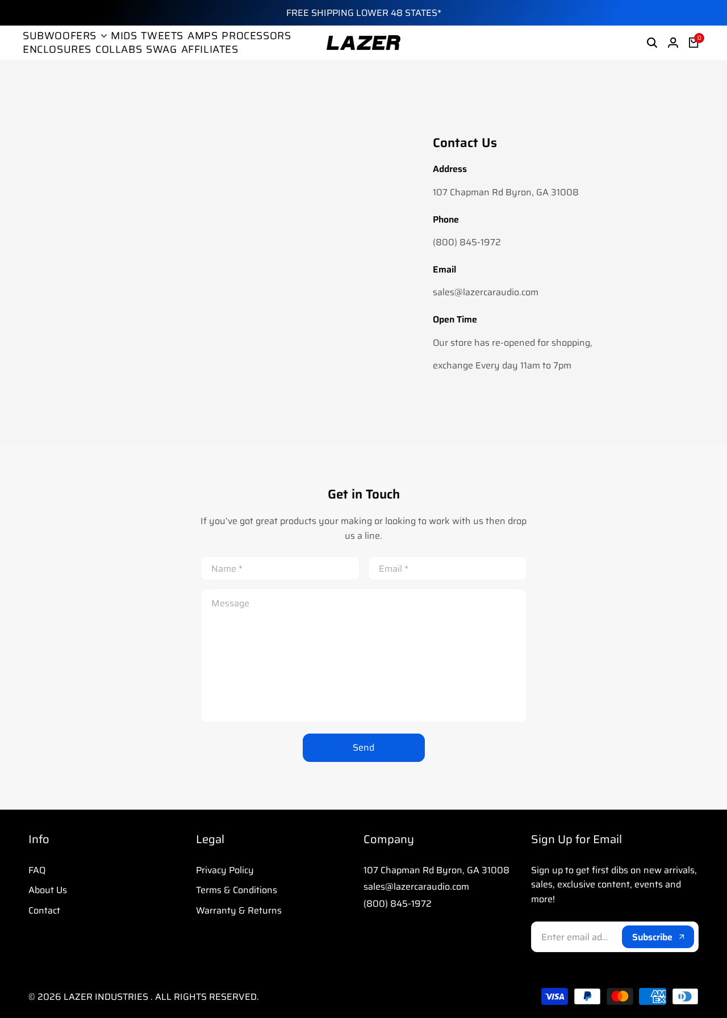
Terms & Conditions (236, 890)
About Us (47, 890)
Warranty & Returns (239, 910)
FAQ (36, 870)
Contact (44, 910)
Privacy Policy (225, 870)
